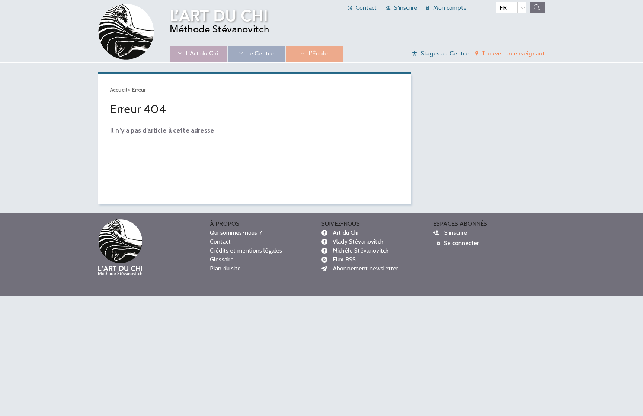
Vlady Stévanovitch (358, 241)
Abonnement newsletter (365, 268)
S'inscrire (405, 7)
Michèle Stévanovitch (360, 250)
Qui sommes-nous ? (236, 232)
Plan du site (225, 268)
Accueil (118, 89)
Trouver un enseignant (513, 54)
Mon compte (450, 7)
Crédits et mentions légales (246, 250)
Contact (366, 7)
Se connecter (461, 243)
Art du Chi (346, 232)
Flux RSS (344, 259)
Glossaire (222, 259)
